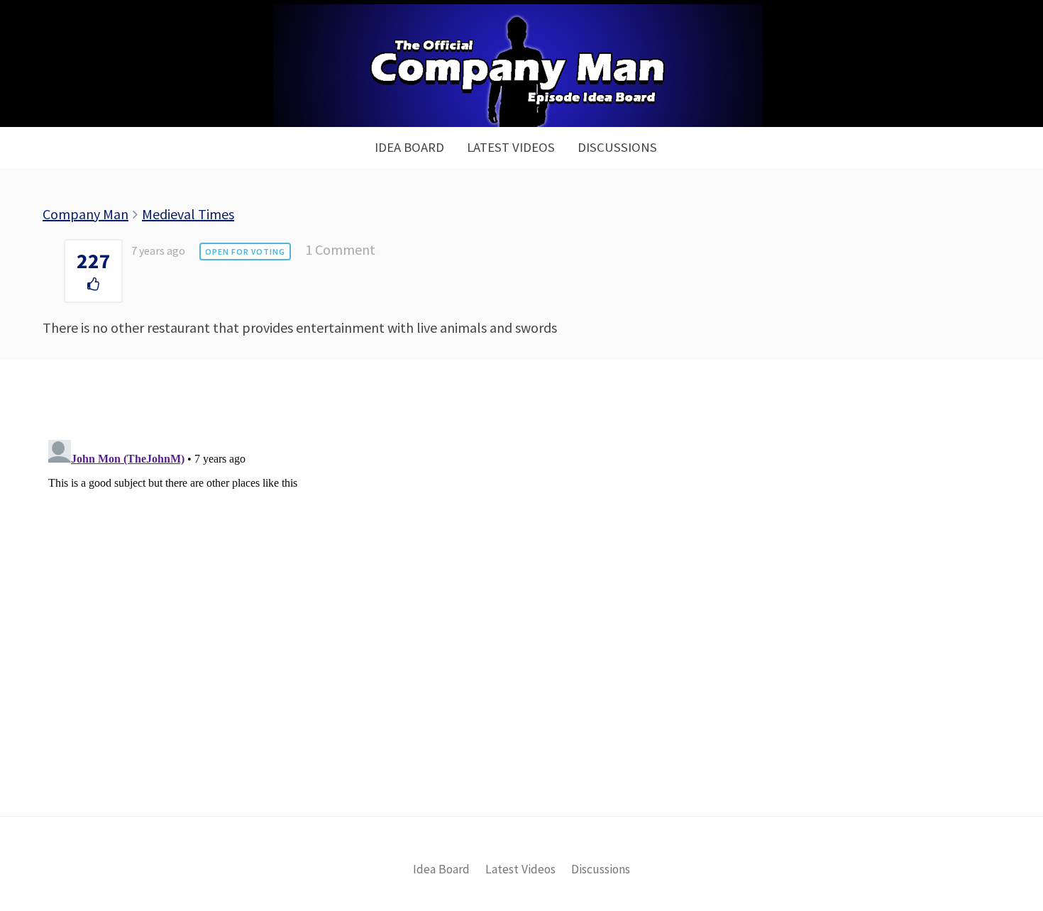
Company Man (85, 214)
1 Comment (340, 249)
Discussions (617, 147)
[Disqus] (521, 611)
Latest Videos (511, 147)
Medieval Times (188, 214)
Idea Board (409, 147)
